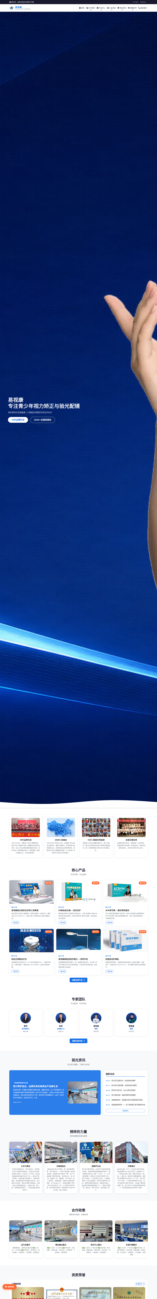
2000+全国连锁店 (42, 420)
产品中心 (102, 8)
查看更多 (125, 1111)
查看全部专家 (77, 1041)
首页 (82, 8)
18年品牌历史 (18, 420)
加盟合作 (133, 8)
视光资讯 (123, 8)
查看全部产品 (77, 980)
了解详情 (15, 922)
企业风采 (112, 8)
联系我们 (143, 2)
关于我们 (135, 2)
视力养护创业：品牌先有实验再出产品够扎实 (35, 1086)
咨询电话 (11, 1287)
